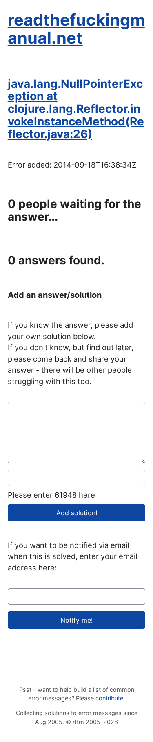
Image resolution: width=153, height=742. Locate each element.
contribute (109, 698)
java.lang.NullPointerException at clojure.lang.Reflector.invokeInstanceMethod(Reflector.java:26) (76, 109)
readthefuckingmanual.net (76, 29)
